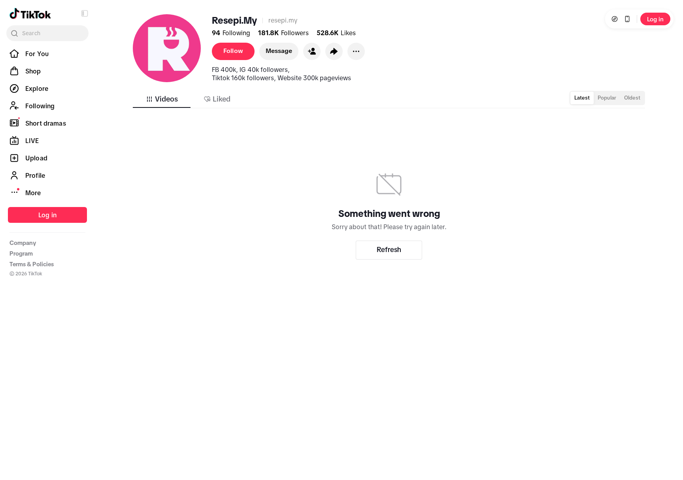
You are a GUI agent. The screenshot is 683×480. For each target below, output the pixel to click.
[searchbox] (47, 33)
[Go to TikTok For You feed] (30, 13)
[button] (85, 13)
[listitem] (47, 54)
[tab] (162, 99)
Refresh (389, 250)
